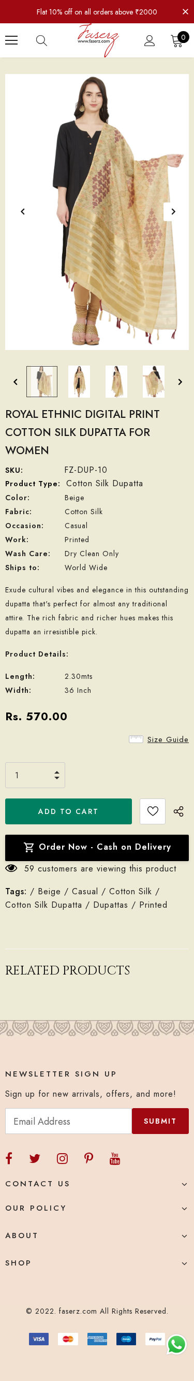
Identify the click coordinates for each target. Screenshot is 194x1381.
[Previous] (22, 211)
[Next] (172, 211)
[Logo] (98, 40)
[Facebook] (8, 1158)
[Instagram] (62, 1158)
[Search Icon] (51, 40)
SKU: (14, 470)
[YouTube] (115, 1158)
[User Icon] (149, 40)
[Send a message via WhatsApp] (177, 1344)
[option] (97, 212)
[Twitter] (34, 1158)
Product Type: (33, 483)
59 (29, 869)
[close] (185, 11)
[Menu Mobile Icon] (11, 40)
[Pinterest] (88, 1158)
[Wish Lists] (153, 811)
